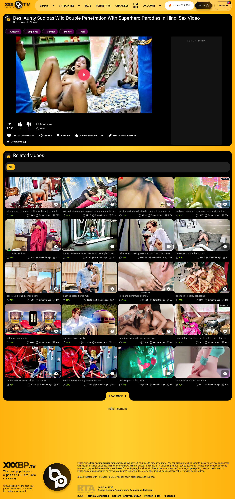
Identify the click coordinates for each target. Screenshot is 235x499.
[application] (84, 75)
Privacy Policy (152, 495)
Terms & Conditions (97, 495)
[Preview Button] (56, 204)
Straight (34, 22)
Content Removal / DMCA (126, 495)
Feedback (169, 495)
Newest (24, 22)
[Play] (84, 75)
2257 (80, 495)
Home (16, 22)
